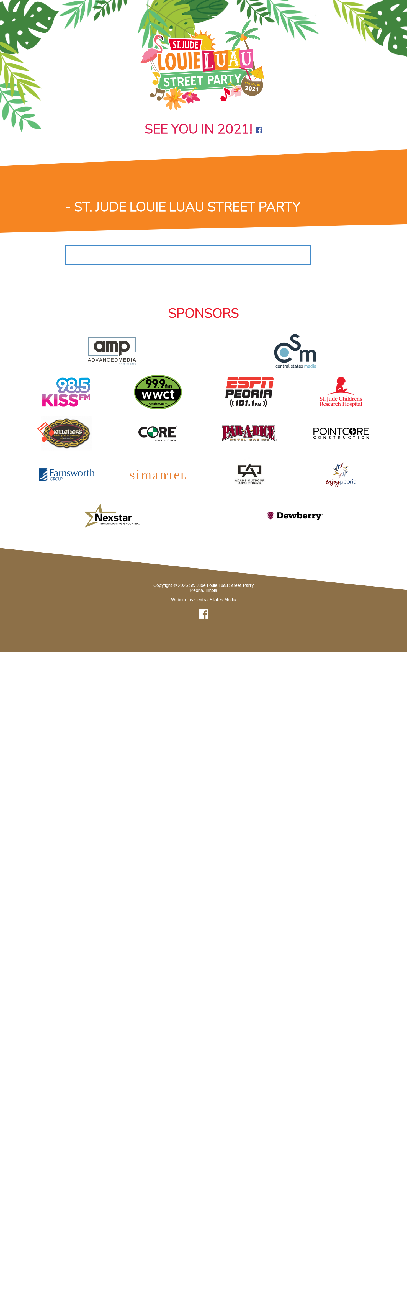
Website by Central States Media (203, 599)
